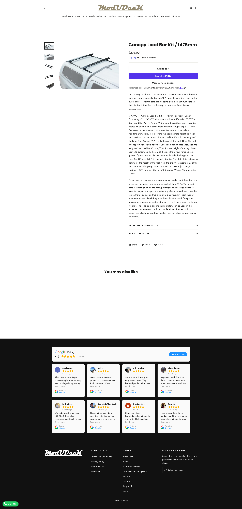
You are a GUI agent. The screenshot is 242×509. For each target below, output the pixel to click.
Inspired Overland (95, 16)
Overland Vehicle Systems (120, 16)
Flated (78, 16)
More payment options (163, 82)
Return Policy (97, 466)
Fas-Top (141, 16)
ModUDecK (67, 16)
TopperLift (165, 16)
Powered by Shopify (121, 500)
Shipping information (143, 225)
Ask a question (139, 233)
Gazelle (153, 16)
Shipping (133, 57)
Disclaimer (96, 471)
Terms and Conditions (101, 456)
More (175, 16)
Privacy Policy (97, 461)
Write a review (178, 354)
